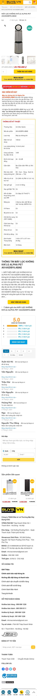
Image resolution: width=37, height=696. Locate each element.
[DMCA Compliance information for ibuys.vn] (9, 634)
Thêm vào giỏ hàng (24, 71)
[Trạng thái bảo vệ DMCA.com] (8, 682)
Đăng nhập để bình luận (9, 367)
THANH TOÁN (7, 654)
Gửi (18, 459)
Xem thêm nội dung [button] (18, 302)
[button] (3, 2)
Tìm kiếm (30, 2)
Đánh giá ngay (18, 342)
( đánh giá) (14, 20)
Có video (12, 355)
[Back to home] (14, 2)
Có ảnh (21, 355)
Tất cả (6, 351)
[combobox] (27, 2)
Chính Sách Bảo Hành (10, 589)
